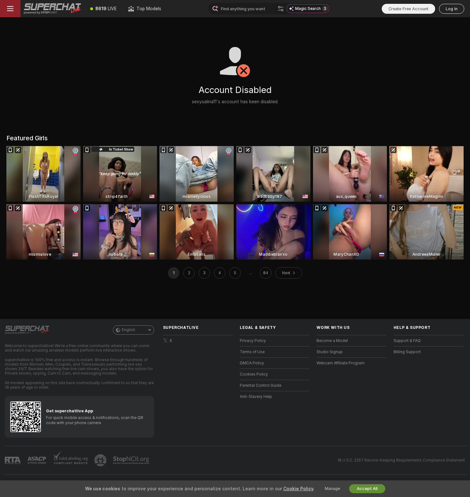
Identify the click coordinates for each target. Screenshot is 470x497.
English (128, 330)
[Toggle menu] (10, 8)
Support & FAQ (407, 340)
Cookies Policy (254, 374)
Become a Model (332, 340)
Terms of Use (252, 352)
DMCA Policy (252, 363)
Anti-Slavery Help (256, 396)
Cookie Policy (298, 488)
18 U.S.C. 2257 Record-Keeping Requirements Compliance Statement (401, 460)
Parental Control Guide (260, 385)
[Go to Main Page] (52, 8)
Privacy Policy (253, 340)
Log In (452, 8)
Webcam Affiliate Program (340, 363)
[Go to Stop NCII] (132, 460)
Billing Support (407, 352)
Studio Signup (330, 352)
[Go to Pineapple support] (101, 460)
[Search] (280, 8)
